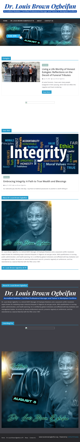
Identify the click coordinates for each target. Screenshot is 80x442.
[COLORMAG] (40, 290)
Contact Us (49, 21)
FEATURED (45, 65)
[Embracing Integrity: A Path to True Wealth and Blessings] (40, 154)
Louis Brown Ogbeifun (59, 79)
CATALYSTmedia (73, 437)
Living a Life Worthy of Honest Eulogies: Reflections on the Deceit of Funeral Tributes (58, 72)
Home (5, 21)
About (39, 21)
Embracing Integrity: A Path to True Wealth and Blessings (34, 181)
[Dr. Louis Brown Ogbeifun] (27, 202)
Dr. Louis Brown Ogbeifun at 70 (22, 21)
